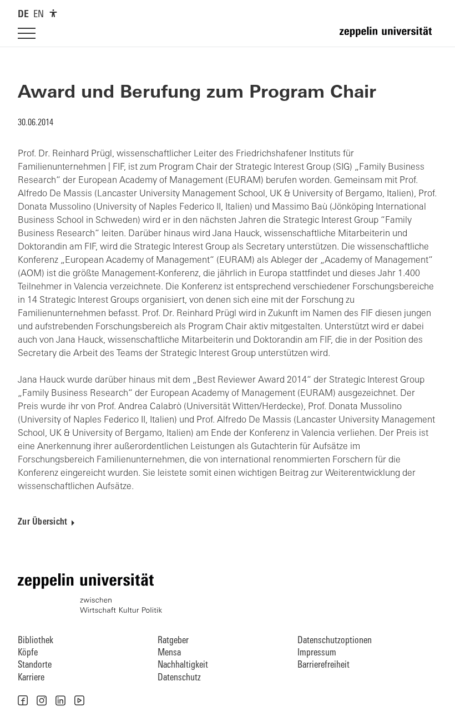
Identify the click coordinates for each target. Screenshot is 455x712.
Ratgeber (173, 640)
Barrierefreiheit (323, 665)
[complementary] (53, 13)
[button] (23, 700)
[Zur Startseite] (388, 37)
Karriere (31, 678)
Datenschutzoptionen (334, 640)
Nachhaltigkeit (183, 665)
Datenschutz (179, 678)
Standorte (35, 665)
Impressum (316, 653)
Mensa (169, 653)
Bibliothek (35, 640)
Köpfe (28, 653)
